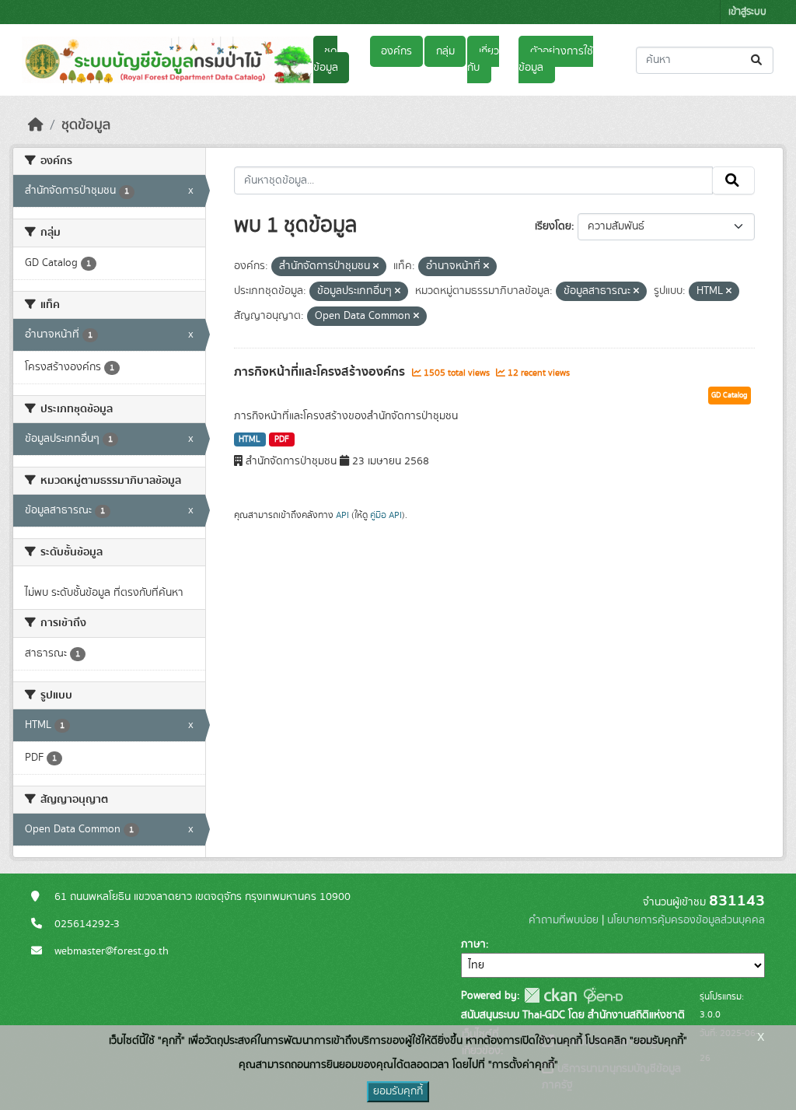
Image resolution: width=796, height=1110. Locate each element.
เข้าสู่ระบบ (747, 12)
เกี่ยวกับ (482, 59)
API (342, 515)
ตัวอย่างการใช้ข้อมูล (555, 59)
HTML (249, 439)
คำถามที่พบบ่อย (564, 920)
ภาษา (473, 944)
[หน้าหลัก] (36, 125)
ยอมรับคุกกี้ (398, 1091)
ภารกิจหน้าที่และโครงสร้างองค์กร (321, 372)
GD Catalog (729, 395)
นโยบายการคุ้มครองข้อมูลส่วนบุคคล (686, 920)
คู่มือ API (386, 515)
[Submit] (757, 60)
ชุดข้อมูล (325, 59)
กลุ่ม (445, 51)
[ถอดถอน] (376, 267)
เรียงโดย (553, 226)
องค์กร (396, 51)
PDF (281, 439)
